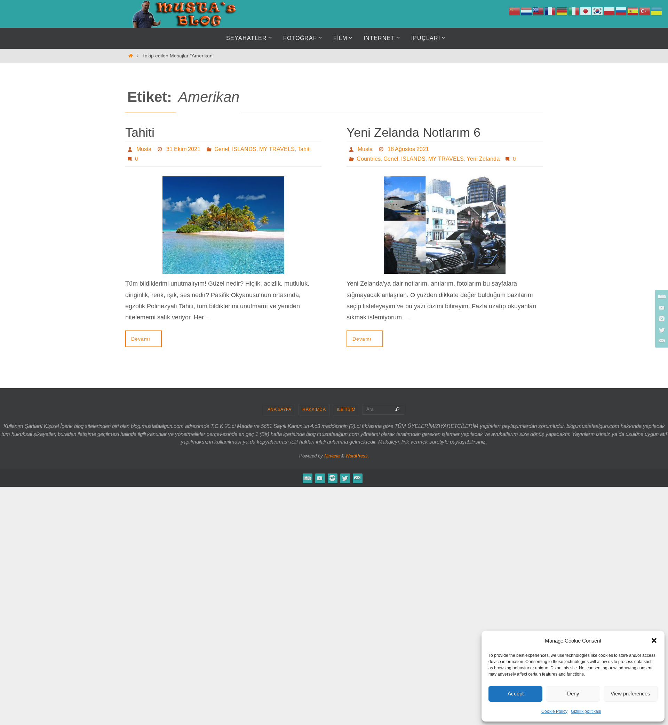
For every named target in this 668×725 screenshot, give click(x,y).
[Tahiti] (223, 225)
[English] (538, 10)
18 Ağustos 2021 (408, 149)
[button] (654, 640)
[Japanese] (586, 10)
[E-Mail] (660, 341)
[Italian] (574, 10)
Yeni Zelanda (483, 159)
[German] (562, 10)
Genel (221, 149)
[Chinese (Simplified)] (515, 10)
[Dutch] (527, 10)
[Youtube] (660, 307)
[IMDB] (660, 296)
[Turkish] (645, 10)
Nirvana (332, 456)
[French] (550, 10)
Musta (143, 149)
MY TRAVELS (277, 149)
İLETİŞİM (346, 409)
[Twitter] (660, 329)
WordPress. (357, 456)
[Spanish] (633, 10)
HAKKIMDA (314, 409)
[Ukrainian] (657, 10)
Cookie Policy (554, 711)
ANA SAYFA (280, 409)
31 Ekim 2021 (183, 149)
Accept (516, 693)
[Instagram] (660, 318)
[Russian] (621, 10)
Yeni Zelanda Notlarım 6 (413, 132)
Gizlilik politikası (586, 711)
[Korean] (598, 10)
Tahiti (139, 132)
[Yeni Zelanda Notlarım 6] (445, 225)
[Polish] (609, 10)
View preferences (630, 693)
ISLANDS (244, 149)
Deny (573, 693)
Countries (369, 159)
